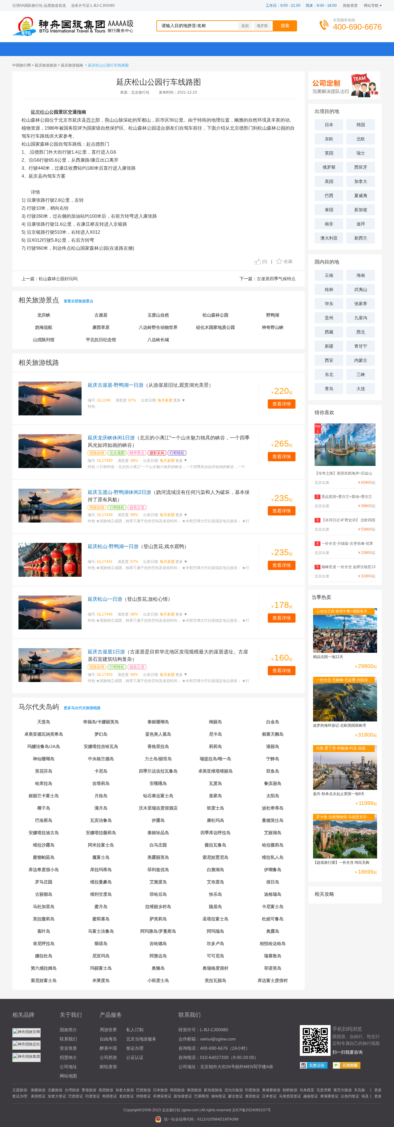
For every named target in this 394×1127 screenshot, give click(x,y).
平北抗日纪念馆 (101, 339)
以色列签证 (350, 1096)
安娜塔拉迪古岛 (44, 832)
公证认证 (134, 1057)
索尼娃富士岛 (44, 980)
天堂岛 (43, 721)
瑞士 (360, 153)
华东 (329, 303)
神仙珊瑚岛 (43, 758)
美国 (245, 26)
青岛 (329, 388)
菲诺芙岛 (272, 968)
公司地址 (68, 1066)
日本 (329, 124)
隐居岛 (215, 906)
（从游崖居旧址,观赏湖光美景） (151, 385)
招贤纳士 (68, 1057)
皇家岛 (215, 795)
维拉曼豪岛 (101, 881)
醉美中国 (108, 1048)
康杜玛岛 (215, 820)
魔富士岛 (101, 857)
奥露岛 (272, 931)
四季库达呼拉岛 (215, 832)
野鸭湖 (272, 315)
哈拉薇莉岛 (272, 844)
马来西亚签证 (290, 1096)
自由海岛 (108, 1038)
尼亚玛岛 (101, 955)
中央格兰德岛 (101, 758)
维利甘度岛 (101, 894)
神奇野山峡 (272, 327)
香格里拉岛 (158, 746)
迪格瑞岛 (272, 894)
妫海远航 (43, 327)
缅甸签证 (218, 1096)
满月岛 (100, 808)
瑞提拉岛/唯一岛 (215, 758)
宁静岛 (272, 758)
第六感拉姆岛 (44, 968)
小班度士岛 (158, 980)
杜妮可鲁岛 (272, 918)
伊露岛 (158, 820)
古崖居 (100, 315)
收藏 (288, 261)
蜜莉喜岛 (101, 918)
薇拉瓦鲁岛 (215, 844)
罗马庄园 (43, 881)
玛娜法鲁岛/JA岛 (43, 746)
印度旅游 (252, 1090)
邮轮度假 (108, 1066)
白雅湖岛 (215, 869)
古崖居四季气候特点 (276, 278)
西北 (360, 331)
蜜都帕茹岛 (43, 857)
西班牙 (360, 167)
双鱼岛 (272, 771)
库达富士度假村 (273, 980)
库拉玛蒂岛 (101, 869)
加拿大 (360, 181)
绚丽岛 (215, 721)
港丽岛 (272, 746)
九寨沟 (360, 317)
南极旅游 (38, 1090)
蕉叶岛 (43, 931)
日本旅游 (160, 1090)
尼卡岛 (215, 734)
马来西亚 (307, 1090)
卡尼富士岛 (272, 906)
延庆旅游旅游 (46, 65)
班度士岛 (215, 808)
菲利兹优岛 (158, 869)
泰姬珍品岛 (158, 832)
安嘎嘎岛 (158, 783)
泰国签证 (252, 1096)
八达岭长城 (158, 339)
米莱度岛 (101, 980)
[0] (264, 261)
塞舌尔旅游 (342, 1090)
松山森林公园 (215, 315)
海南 (360, 275)
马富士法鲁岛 (101, 931)
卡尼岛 (100, 771)
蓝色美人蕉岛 (158, 734)
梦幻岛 (100, 734)
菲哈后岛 (158, 894)
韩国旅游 (177, 1090)
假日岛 (272, 881)
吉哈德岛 (158, 943)
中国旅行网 (21, 65)
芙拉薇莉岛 (43, 918)
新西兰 (360, 238)
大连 (360, 388)
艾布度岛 (215, 881)
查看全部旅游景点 (78, 301)
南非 (329, 223)
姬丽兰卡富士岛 (44, 795)
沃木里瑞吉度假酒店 (158, 808)
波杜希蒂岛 (272, 808)
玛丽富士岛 (101, 968)
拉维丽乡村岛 (158, 906)
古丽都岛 (43, 894)
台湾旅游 (72, 1090)
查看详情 (281, 403)
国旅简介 (68, 1029)
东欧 (329, 138)
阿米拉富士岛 (101, 844)
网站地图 (68, 1075)
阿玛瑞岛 (215, 931)
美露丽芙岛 (158, 857)
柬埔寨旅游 (271, 1090)
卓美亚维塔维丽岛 (215, 771)
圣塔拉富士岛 (215, 918)
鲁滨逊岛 (272, 783)
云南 (329, 275)
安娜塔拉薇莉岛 (101, 832)
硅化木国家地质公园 (215, 327)
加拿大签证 (57, 1096)
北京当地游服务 (141, 1038)
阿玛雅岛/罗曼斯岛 (158, 931)
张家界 (360, 303)
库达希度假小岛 (44, 869)
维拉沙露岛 (43, 844)
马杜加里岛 (43, 906)
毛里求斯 (323, 1090)
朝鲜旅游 (290, 1090)
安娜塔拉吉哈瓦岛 (101, 746)
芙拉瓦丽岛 (215, 980)
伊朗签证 (143, 1096)
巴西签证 (75, 1096)
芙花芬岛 (43, 771)
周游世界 (108, 1029)
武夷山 (360, 289)
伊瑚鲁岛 (272, 869)
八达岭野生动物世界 (158, 327)
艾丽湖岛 (272, 832)
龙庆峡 (43, 315)
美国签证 (38, 1096)
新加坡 (360, 209)
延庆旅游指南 (72, 65)
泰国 (329, 209)
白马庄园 (158, 844)
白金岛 (272, 721)
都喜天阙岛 (272, 734)
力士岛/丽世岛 (158, 758)
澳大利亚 (329, 238)
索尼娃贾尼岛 (215, 857)
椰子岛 (43, 808)
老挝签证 (126, 1096)
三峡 (360, 374)
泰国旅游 (194, 1090)
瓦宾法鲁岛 (101, 820)
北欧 (360, 138)
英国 (329, 153)
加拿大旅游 (124, 1090)
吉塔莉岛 (101, 783)
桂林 (329, 289)
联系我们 (68, 1038)
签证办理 (134, 1048)
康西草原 (101, 327)
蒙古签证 (235, 1096)
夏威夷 (360, 195)
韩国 (360, 124)
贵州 (329, 317)
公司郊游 (108, 1057)
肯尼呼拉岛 (43, 943)
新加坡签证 (183, 1096)
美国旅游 (105, 1090)
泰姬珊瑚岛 (158, 721)
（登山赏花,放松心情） (130, 599)
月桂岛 (100, 795)
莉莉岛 (215, 746)
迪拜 (360, 223)
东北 (329, 374)
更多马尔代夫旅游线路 (82, 708)
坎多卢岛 (215, 943)
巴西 (329, 195)
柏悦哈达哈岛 (273, 943)
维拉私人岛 (272, 857)
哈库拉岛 (43, 783)
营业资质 (68, 1048)
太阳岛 (272, 795)
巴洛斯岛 (43, 820)
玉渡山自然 (158, 315)
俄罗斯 (262, 26)
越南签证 (310, 1096)
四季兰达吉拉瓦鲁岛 (158, 771)
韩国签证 (109, 1096)
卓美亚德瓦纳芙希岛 (43, 734)
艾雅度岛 (158, 881)
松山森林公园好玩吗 (58, 278)
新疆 (329, 346)
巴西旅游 (143, 1090)
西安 (329, 360)
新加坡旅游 (213, 1090)
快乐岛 (215, 894)
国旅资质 (350, 5)
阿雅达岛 (158, 955)
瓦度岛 (215, 783)
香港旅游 (89, 1090)
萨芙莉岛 (158, 918)
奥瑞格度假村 (215, 968)
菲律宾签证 (162, 1096)
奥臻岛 (158, 968)
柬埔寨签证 (329, 1096)
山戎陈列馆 (43, 339)
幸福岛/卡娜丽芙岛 (101, 721)
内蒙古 (360, 360)
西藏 (329, 331)
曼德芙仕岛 (272, 820)
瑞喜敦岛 (272, 955)
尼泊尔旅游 (233, 1090)
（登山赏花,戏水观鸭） (138, 546)
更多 (176, 400)
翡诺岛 (100, 943)
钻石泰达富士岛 (158, 795)
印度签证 (92, 1096)
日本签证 (269, 1096)
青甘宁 (360, 346)
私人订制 (134, 1029)
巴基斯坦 (201, 1096)
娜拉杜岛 (43, 955)
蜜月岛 (100, 906)
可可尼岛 (215, 955)
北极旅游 (55, 1090)
